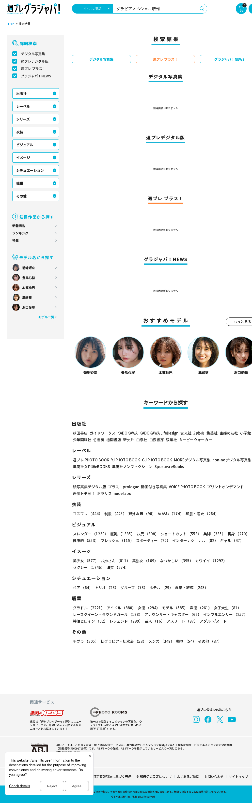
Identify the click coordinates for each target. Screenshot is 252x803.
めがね (171, 513)
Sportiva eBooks (169, 466)
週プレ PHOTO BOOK (91, 459)
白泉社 (141, 439)
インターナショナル (195, 540)
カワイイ (211, 560)
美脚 (214, 533)
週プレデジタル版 (34, 61)
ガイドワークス (102, 433)
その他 (21, 195)
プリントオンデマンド (225, 486)
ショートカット (181, 533)
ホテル (161, 587)
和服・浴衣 (202, 513)
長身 (238, 533)
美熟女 (145, 560)
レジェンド (126, 621)
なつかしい (176, 560)
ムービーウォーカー (195, 439)
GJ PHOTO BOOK (157, 459)
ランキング (20, 233)
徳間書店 (113, 439)
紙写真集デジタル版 (89, 486)
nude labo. (123, 493)
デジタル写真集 (33, 53)
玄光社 (185, 433)
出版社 (21, 93)
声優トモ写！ (84, 493)
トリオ (106, 587)
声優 (201, 607)
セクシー (89, 567)
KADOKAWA (127, 433)
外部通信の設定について (154, 776)
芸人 (155, 621)
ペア (83, 587)
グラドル (89, 607)
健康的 (86, 540)
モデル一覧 (46, 316)
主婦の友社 (229, 433)
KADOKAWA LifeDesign (159, 433)
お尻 (148, 533)
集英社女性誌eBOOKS (91, 466)
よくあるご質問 (188, 776)
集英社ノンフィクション (132, 466)
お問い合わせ (214, 776)
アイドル (121, 607)
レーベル (23, 106)
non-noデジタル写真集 (231, 459)
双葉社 (171, 439)
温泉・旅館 (191, 587)
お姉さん (115, 560)
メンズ (161, 641)
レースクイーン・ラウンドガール (107, 614)
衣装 (19, 131)
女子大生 (227, 607)
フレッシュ (117, 540)
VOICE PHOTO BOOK (187, 486)
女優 (149, 607)
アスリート (182, 621)
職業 (19, 183)
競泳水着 (142, 513)
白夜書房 (156, 439)
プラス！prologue (123, 486)
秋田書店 (80, 433)
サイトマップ (238, 776)
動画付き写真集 (154, 486)
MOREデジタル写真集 (192, 459)
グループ (133, 587)
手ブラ (86, 641)
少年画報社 (82, 439)
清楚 (118, 567)
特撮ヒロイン (90, 621)
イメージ (23, 157)
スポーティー (153, 540)
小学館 (245, 433)
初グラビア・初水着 (123, 641)
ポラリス (104, 493)
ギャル (232, 540)
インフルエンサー (225, 614)
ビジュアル (24, 144)
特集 (15, 240)
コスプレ (87, 513)
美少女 (86, 560)
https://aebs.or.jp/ (68, 751)
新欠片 (128, 439)
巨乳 (122, 533)
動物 (186, 641)
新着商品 (18, 225)
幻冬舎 (199, 433)
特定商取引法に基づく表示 (112, 776)
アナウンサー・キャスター (172, 614)
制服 (115, 513)
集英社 (212, 433)
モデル (175, 607)
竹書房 (98, 439)
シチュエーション (30, 170)
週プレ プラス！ (33, 68)
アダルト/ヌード (213, 621)
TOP (10, 23)
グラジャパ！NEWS (36, 75)
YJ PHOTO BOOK (125, 459)
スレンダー (90, 533)
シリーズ (23, 119)
